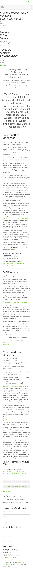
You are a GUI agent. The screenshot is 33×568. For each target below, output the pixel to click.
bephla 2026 (6, 516)
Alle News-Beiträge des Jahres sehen (17, 482)
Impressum (21, 562)
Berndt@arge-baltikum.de (10, 557)
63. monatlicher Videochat (9, 521)
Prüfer (4, 539)
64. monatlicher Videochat (9, 511)
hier (14, 249)
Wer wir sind (6, 531)
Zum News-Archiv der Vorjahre (16, 486)
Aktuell (5, 533)
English (30, 2)
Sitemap (18, 564)
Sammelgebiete (6, 536)
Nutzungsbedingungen (9, 564)
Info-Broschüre (17, 88)
